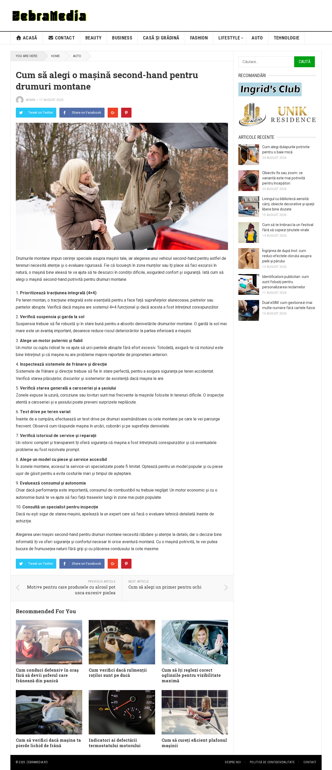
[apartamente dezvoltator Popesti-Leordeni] (277, 125)
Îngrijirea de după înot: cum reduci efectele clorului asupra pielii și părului (287, 256)
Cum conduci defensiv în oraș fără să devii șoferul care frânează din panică (47, 675)
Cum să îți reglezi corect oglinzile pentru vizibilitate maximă (191, 675)
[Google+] (113, 113)
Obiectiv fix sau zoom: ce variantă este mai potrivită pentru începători (283, 178)
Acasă (29, 37)
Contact (64, 37)
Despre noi (233, 762)
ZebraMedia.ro (37, 762)
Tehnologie (287, 37)
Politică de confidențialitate (272, 762)
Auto (257, 37)
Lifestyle (229, 37)
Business (122, 37)
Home (55, 56)
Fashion (199, 37)
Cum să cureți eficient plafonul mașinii (194, 742)
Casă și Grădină (161, 37)
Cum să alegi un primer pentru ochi (165, 587)
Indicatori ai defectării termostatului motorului (115, 742)
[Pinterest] (126, 113)
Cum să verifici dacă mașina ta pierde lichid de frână (48, 742)
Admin (30, 100)
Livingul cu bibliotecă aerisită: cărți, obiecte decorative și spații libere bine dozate (288, 204)
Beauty (93, 37)
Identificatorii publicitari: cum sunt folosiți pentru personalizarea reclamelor (285, 282)
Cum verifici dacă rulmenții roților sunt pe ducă (118, 672)
